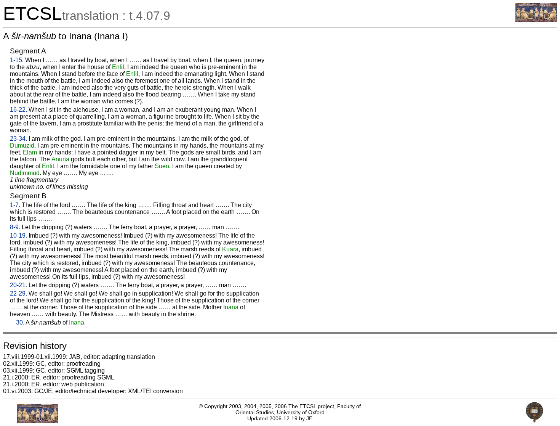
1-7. (15, 205)
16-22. (18, 109)
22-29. (18, 293)
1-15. (17, 60)
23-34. (18, 138)
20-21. (18, 285)
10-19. (18, 235)
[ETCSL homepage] (536, 20)
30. (20, 322)
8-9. (15, 227)
